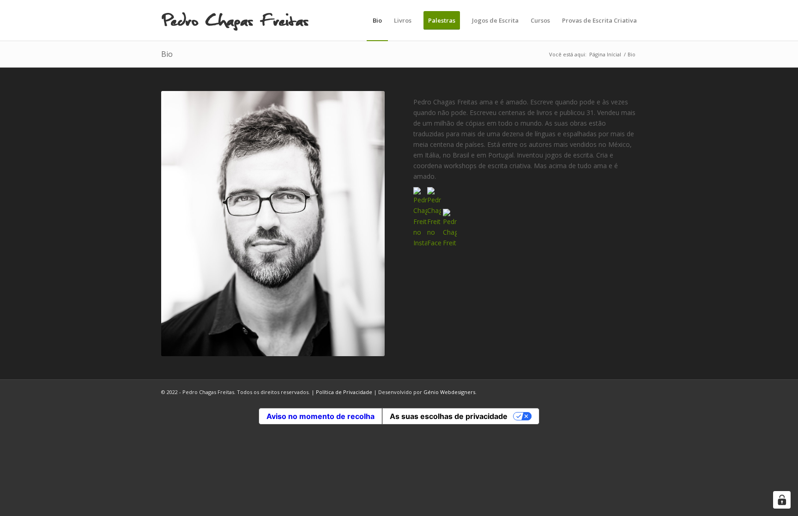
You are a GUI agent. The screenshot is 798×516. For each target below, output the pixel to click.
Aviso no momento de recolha (320, 416)
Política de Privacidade (344, 392)
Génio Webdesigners (449, 392)
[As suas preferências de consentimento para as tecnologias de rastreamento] (782, 500)
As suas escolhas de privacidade (449, 416)
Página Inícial (605, 54)
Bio (167, 54)
